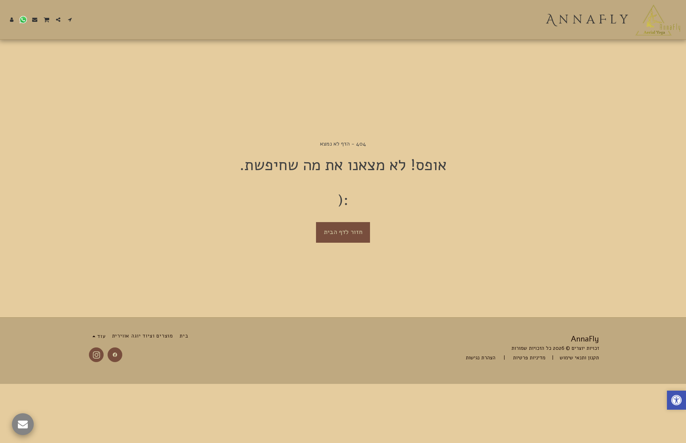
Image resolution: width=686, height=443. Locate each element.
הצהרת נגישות (481, 357)
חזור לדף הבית (343, 231)
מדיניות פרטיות (528, 357)
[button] (69, 19)
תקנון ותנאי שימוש (579, 357)
